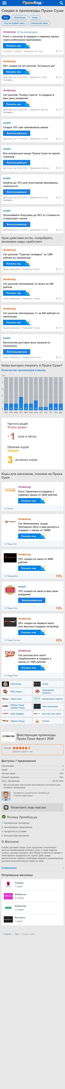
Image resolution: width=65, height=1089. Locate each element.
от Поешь (9, 508)
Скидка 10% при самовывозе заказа (25, 127)
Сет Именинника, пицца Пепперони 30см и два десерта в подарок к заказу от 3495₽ (38, 527)
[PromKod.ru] (33, 3)
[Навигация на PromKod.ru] (4, 3)
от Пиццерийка (11, 576)
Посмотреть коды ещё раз (28, 807)
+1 (61, 51)
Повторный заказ (39, 23)
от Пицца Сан (11, 544)
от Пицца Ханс (11, 608)
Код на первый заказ (14, 23)
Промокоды (20, 17)
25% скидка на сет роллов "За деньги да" (29, 65)
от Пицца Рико (11, 675)
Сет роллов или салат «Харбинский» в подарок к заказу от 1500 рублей (34, 658)
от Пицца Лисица (12, 640)
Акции (35, 17)
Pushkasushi (9, 868)
